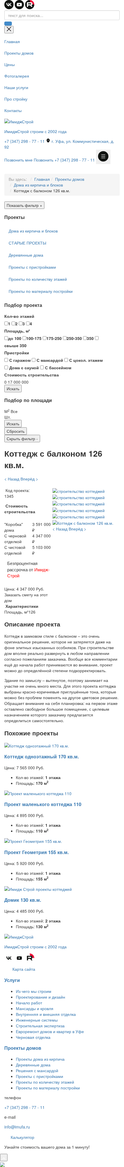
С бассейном (57, 367)
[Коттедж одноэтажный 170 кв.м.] (36, 745)
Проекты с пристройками (32, 267)
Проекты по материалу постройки (41, 291)
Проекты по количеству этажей (38, 279)
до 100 (14, 338)
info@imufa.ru (17, 1127)
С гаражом (19, 360)
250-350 (74, 338)
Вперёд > (29, 479)
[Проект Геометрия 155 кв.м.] (33, 840)
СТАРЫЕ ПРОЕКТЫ (27, 243)
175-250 (54, 338)
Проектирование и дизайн (40, 997)
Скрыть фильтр (22, 438)
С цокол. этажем (85, 360)
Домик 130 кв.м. (22, 900)
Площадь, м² (17, 331)
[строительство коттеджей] (78, 490)
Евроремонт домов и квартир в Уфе (50, 1031)
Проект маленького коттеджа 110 (42, 804)
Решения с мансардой (37, 1070)
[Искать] (8, 24)
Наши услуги (16, 87)
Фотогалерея (16, 76)
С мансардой (49, 360)
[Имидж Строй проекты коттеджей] (38, 888)
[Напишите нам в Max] (2, 1164)
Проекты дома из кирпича (40, 1059)
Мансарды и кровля (34, 1008)
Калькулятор (22, 1137)
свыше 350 (15, 345)
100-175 (34, 338)
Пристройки (16, 352)
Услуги (12, 980)
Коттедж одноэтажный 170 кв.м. (41, 756)
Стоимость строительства (31, 375)
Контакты (13, 110)
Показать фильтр (24, 205)
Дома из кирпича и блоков (38, 185)
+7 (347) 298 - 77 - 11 (24, 141)
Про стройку (15, 99)
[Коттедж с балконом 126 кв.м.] (82, 522)
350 (90, 338)
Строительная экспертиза (40, 1025)
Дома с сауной (23, 367)
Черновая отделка (33, 1037)
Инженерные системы (37, 1020)
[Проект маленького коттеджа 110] (38, 793)
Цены (9, 64)
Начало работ (29, 1002)
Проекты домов (18, 53)
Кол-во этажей (19, 316)
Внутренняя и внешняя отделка (46, 1014)
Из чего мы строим (33, 991)
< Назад (11, 479)
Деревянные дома (26, 255)
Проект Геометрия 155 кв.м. (36, 852)
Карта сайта (23, 969)
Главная (12, 41)
